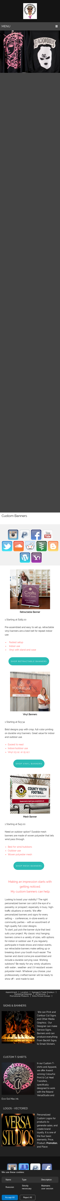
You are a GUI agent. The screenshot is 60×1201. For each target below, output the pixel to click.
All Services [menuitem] (40, 994)
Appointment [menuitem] (11, 992)
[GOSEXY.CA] (30, 11)
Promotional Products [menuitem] (19, 996)
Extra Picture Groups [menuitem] (41, 996)
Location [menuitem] (24, 992)
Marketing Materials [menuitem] (23, 994)
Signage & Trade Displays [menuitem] (43, 992)
